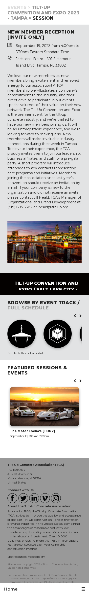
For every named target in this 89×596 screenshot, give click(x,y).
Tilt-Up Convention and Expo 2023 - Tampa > (43, 13)
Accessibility (36, 557)
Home (11, 589)
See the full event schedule (25, 353)
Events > (18, 7)
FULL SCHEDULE (28, 308)
